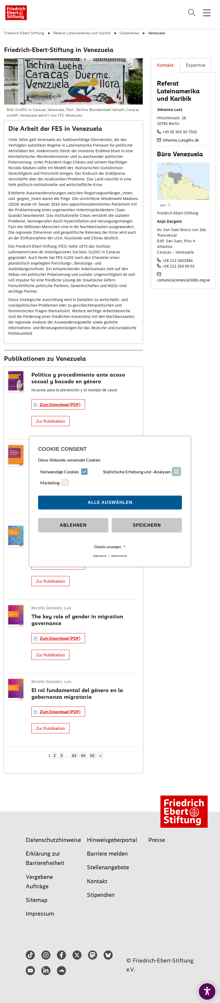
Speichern (147, 525)
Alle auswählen (110, 502)
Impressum (100, 556)
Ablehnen (73, 525)
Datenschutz (119, 556)
